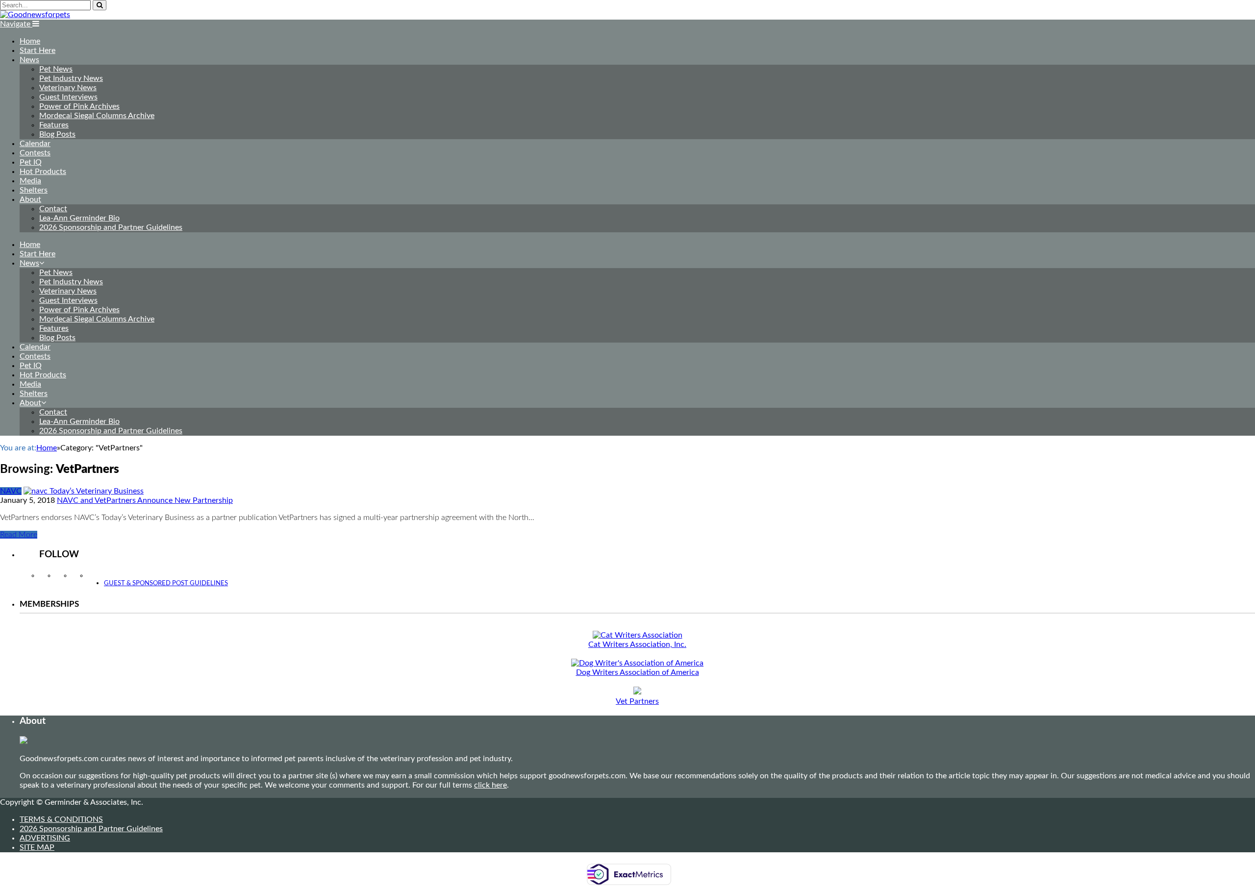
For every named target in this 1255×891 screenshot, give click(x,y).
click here (490, 785)
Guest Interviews (68, 97)
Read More (18, 535)
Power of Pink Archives (79, 106)
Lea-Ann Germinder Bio (79, 218)
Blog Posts (57, 134)
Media (30, 181)
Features (54, 125)
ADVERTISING (45, 838)
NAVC (11, 491)
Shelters (34, 190)
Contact (53, 209)
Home (30, 41)
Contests (35, 153)
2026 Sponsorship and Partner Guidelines (110, 227)
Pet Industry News (71, 78)
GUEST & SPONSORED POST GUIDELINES (166, 583)
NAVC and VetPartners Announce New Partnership (145, 500)
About (30, 199)
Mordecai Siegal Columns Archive (96, 116)
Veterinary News (68, 88)
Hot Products (43, 171)
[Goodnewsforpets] (35, 15)
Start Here (37, 50)
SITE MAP (37, 847)
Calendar (35, 144)
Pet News (56, 69)
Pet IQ (31, 162)
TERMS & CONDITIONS (61, 819)
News (29, 60)
